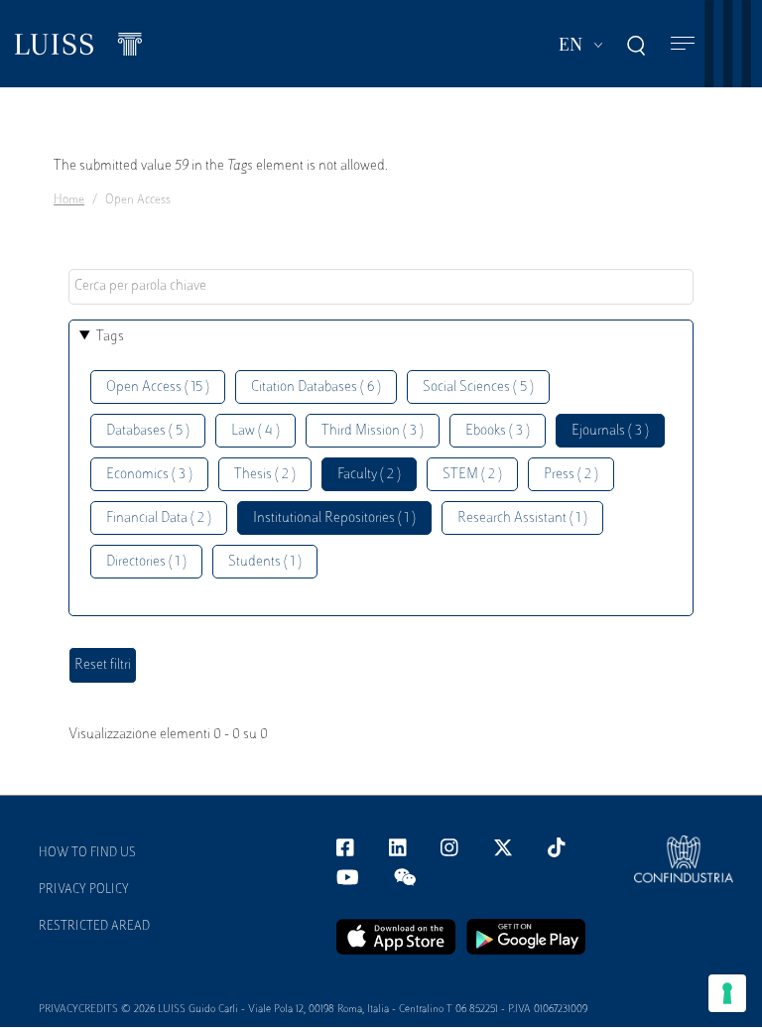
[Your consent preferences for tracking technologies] (727, 993)
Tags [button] (110, 336)
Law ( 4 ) (255, 431)
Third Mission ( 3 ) (372, 431)
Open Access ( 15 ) (157, 387)
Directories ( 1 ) (146, 562)
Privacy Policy (84, 890)
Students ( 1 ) (265, 562)
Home (69, 200)
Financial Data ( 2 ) (158, 518)
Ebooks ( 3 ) (497, 431)
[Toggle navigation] (683, 44)
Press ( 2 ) (571, 474)
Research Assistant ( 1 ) (522, 518)
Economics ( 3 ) (149, 474)
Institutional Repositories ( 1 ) (334, 518)
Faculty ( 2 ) (369, 474)
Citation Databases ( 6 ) (316, 387)
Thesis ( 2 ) (265, 474)
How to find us (87, 853)
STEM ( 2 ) (472, 474)
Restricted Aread (94, 927)
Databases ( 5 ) (148, 431)
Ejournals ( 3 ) (610, 431)
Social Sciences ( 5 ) (478, 387)
